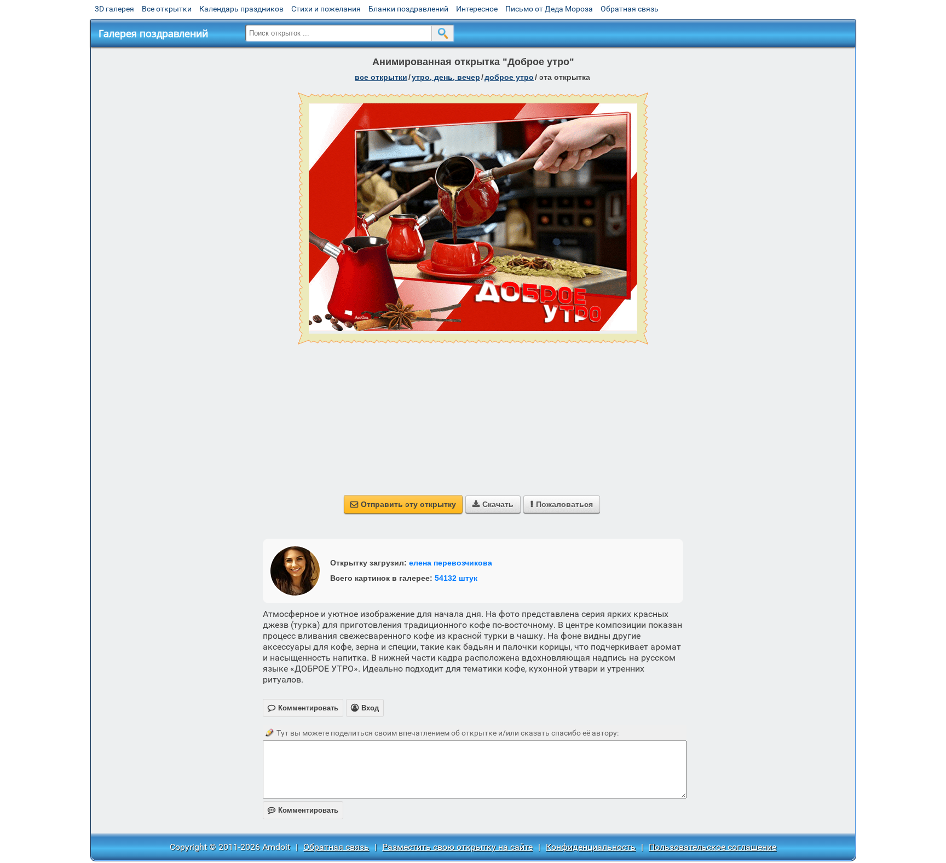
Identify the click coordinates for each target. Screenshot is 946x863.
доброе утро (509, 77)
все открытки (381, 77)
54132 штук (456, 578)
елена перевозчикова (450, 562)
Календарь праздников (241, 8)
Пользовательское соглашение (712, 847)
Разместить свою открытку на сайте (457, 847)
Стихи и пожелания (326, 8)
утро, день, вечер (446, 77)
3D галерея (114, 8)
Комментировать (303, 810)
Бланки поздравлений (408, 8)
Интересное (477, 8)
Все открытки (167, 8)
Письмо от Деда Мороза (549, 8)
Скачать (493, 504)
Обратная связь (630, 8)
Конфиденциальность (591, 847)
